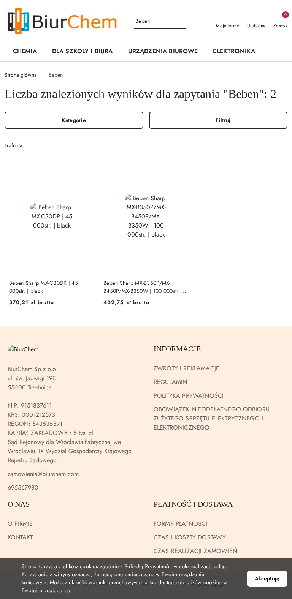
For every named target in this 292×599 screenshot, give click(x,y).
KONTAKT (20, 537)
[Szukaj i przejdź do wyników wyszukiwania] (181, 21)
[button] (167, 52)
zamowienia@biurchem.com (43, 473)
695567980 (23, 487)
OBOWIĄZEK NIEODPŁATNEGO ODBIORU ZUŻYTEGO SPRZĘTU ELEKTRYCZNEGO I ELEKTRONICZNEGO (212, 418)
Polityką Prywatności (148, 566)
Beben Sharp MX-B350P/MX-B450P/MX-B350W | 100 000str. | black (143, 286)
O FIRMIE (20, 523)
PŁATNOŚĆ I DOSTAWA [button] (193, 504)
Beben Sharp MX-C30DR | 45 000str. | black (43, 286)
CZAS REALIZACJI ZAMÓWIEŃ (195, 551)
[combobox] (44, 145)
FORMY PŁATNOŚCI (180, 523)
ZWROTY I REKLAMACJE (186, 368)
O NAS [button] (19, 504)
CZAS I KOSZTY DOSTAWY (190, 537)
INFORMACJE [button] (177, 349)
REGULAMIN (170, 382)
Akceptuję (267, 578)
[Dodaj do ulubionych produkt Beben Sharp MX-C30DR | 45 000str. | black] (85, 168)
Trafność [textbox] (14, 145)
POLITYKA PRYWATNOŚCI (189, 395)
